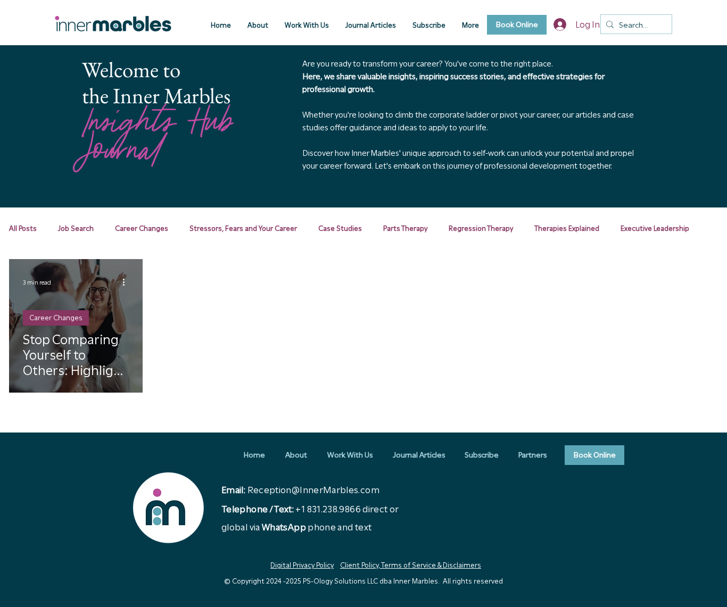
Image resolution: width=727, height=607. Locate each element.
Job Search (76, 228)
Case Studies (340, 228)
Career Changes (141, 228)
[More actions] (127, 282)
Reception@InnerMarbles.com (313, 490)
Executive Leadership (655, 228)
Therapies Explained (566, 228)
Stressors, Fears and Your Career (243, 228)
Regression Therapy (481, 228)
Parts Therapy (405, 228)
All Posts (23, 228)
